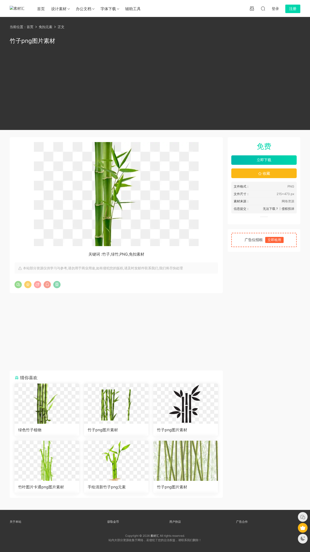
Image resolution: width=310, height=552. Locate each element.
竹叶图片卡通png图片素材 (41, 486)
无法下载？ (271, 209)
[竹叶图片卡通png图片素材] (47, 461)
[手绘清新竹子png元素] (116, 461)
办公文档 (83, 8)
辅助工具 (133, 8)
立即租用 (274, 240)
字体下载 (108, 8)
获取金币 (113, 521)
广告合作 (242, 521)
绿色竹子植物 (29, 429)
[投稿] (251, 8)
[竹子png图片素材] (116, 404)
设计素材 (59, 8)
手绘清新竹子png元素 (107, 486)
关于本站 (15, 521)
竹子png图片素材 (103, 429)
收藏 (266, 173)
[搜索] (263, 8)
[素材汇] (18, 8)
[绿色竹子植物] (47, 404)
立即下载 (264, 160)
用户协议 (175, 521)
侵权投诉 (288, 209)
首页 (41, 8)
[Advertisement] (155, 86)
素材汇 (154, 535)
